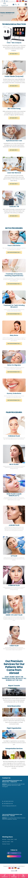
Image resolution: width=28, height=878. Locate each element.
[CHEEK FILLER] (14, 635)
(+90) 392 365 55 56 (16, 4)
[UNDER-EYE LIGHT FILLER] (14, 604)
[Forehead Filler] (14, 425)
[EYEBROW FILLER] (14, 575)
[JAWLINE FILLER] (14, 515)
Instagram (14, 856)
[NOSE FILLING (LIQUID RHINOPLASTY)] (14, 483)
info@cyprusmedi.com (13, 4)
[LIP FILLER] (14, 545)
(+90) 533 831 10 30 (18, 4)
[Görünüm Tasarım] (14, 871)
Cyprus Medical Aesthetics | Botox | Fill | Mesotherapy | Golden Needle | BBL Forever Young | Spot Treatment (4, 4)
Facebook (14, 853)
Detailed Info (13, 53)
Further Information (13, 252)
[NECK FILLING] (14, 454)
